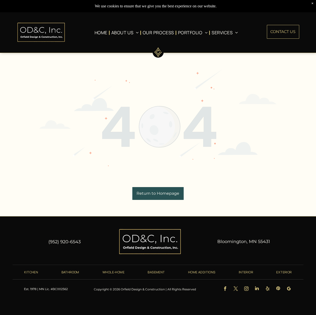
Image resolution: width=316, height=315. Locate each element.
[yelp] (267, 289)
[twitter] (235, 289)
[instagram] (246, 289)
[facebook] (225, 289)
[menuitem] (101, 32)
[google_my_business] (288, 289)
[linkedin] (257, 289)
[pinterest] (278, 289)
